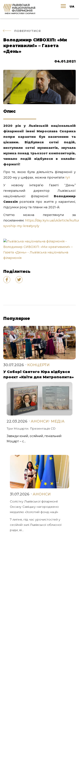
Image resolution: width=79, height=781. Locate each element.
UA (72, 6)
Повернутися (27, 31)
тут (67, 177)
